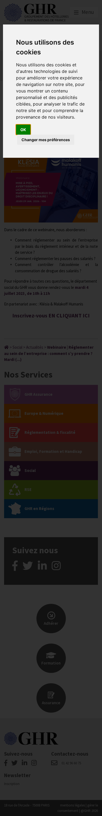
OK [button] (23, 129)
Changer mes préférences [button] (45, 139)
